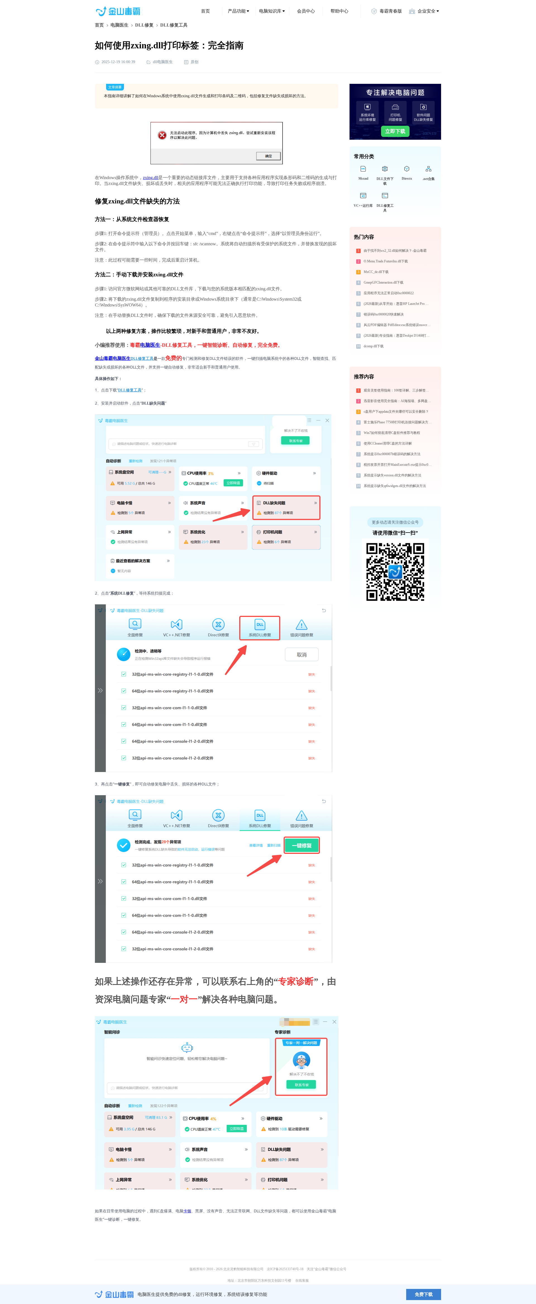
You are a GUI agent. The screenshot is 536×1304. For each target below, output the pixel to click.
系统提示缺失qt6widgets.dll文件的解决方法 (395, 486)
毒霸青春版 (391, 11)
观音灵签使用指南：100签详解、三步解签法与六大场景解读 (398, 390)
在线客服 (302, 1280)
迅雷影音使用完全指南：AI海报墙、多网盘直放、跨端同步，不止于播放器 (398, 401)
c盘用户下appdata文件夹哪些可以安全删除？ (396, 412)
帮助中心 (339, 11)
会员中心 (306, 11)
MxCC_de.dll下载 (376, 272)
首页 (205, 11)
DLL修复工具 (142, 358)
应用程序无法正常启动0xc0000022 (389, 293)
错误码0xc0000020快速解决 (384, 314)
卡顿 (187, 1210)
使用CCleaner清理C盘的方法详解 (388, 443)
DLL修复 (144, 25)
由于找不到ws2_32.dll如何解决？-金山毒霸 (395, 251)
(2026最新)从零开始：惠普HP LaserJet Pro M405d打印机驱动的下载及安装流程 (398, 304)
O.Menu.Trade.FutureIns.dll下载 (386, 261)
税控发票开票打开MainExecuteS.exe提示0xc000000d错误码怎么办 (398, 465)
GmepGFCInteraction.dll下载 (383, 282)
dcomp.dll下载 (374, 346)
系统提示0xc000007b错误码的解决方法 (392, 454)
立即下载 (395, 131)
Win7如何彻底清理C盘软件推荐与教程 (392, 433)
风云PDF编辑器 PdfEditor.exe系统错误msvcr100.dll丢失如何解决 (398, 325)
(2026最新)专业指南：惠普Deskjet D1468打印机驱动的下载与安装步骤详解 (398, 336)
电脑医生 (119, 25)
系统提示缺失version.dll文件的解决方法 (392, 475)
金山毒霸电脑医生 (113, 358)
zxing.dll (150, 177)
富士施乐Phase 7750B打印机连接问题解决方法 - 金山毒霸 (398, 422)
